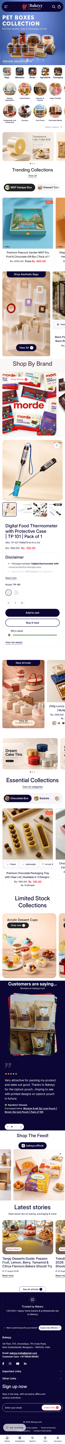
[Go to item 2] (27, 60)
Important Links (11, 1371)
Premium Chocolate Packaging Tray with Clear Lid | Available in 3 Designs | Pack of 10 (28, 877)
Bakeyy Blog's (13, 1249)
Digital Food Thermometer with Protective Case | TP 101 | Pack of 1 (31, 531)
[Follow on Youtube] (17, 1363)
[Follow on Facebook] (3, 1363)
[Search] (53, 6)
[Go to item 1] (22, 60)
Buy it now (32, 622)
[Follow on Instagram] (10, 1363)
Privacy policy (31, 1427)
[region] (32, 103)
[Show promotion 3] (34, 163)
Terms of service (48, 1427)
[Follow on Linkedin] (25, 1363)
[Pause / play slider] (60, 1154)
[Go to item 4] (38, 60)
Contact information (42, 1431)
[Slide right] (21, 1127)
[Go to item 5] (43, 60)
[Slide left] (8, 1127)
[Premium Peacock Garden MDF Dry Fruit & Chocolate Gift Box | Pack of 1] (28, 223)
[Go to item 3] (32, 60)
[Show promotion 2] (32, 163)
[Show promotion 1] (30, 163)
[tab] (19, 187)
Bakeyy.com (36, 1422)
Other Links (9, 1378)
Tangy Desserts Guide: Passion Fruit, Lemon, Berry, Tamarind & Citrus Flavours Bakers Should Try (27, 1262)
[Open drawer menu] (6, 7)
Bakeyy (6, 1337)
